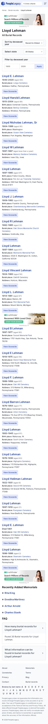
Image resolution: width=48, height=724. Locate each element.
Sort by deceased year (13, 43)
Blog (27, 677)
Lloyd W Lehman (13, 147)
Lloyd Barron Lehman (16, 402)
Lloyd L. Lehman (13, 292)
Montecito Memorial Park (24, 253)
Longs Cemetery (20, 83)
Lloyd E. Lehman (13, 76)
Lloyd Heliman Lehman (17, 478)
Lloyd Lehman (11, 169)
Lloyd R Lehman (12, 221)
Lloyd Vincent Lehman (16, 270)
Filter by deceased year (16, 59)
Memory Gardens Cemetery (25, 154)
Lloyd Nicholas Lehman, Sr (19, 122)
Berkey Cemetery (20, 108)
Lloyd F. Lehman (12, 377)
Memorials (30, 668)
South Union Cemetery (23, 439)
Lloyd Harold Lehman (16, 97)
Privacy (5, 677)
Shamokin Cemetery (22, 556)
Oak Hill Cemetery (21, 384)
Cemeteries (7, 673)
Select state (11, 51)
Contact (5, 682)
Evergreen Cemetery (22, 510)
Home (4, 10)
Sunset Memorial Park (22, 335)
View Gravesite (10, 91)
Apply (39, 66)
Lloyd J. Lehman (12, 196)
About (4, 668)
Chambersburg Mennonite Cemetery (29, 206)
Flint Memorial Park (21, 302)
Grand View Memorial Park (24, 360)
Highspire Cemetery (22, 461)
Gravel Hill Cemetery (22, 486)
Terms (28, 673)
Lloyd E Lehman (12, 353)
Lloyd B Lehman (12, 328)
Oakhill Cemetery (20, 277)
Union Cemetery (20, 412)
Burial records (13, 10)
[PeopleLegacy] (11, 3)
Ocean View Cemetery (23, 132)
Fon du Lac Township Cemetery (27, 179)
